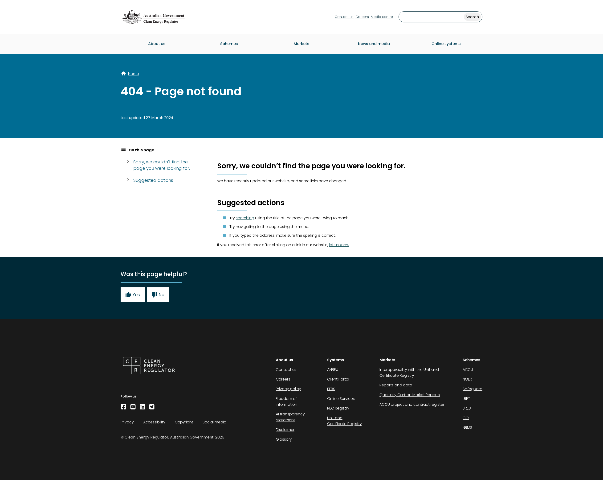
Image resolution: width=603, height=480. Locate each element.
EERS (331, 389)
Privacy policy (288, 389)
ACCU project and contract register (411, 404)
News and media (374, 43)
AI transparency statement (290, 417)
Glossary (284, 439)
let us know (339, 245)
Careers (362, 16)
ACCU (468, 369)
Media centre (382, 16)
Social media (214, 422)
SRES (467, 408)
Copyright (184, 422)
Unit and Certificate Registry (344, 420)
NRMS (467, 427)
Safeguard (472, 389)
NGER (467, 379)
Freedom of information (286, 401)
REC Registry (338, 408)
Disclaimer (285, 429)
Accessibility (154, 422)
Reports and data (395, 385)
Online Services (341, 398)
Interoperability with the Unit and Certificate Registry (409, 372)
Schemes (229, 43)
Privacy (127, 422)
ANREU (332, 369)
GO (466, 418)
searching (245, 218)
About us (156, 43)
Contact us (344, 16)
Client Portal (338, 379)
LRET (466, 398)
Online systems (446, 43)
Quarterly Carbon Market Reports (409, 394)
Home (133, 73)
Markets (301, 43)
